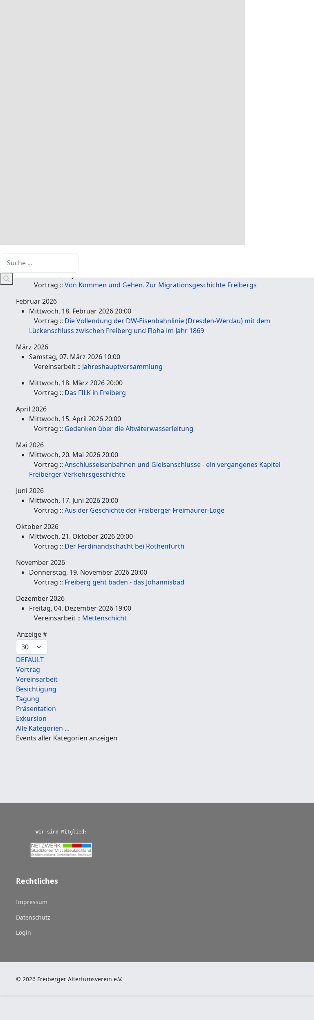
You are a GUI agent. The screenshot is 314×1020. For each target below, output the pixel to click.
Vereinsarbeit (37, 679)
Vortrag (28, 669)
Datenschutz (33, 917)
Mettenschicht (104, 617)
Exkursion (31, 718)
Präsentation (36, 708)
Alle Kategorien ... (43, 728)
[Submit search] (6, 279)
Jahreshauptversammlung (122, 366)
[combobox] (39, 263)
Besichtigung (36, 688)
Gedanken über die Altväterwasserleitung (129, 428)
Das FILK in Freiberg (95, 392)
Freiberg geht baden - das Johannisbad (124, 582)
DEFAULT (30, 659)
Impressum (31, 902)
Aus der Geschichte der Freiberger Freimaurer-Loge (144, 510)
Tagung (27, 698)
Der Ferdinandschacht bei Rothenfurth (124, 546)
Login (23, 932)
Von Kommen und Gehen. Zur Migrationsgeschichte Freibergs (161, 284)
